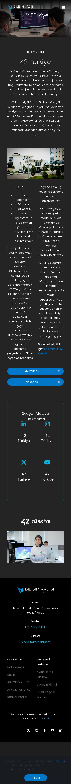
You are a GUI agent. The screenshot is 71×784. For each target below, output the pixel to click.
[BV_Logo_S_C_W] (21, 6)
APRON (45, 718)
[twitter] (28, 730)
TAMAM (35, 777)
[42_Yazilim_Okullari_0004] (35, 533)
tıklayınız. (61, 761)
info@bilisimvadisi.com (35, 642)
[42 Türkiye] (35, 515)
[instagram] (36, 730)
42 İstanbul (51, 349)
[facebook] (45, 730)
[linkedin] (61, 730)
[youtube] (53, 730)
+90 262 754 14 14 (35, 627)
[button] (10, 547)
